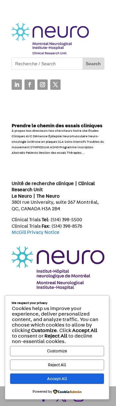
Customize (57, 351)
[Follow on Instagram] (42, 84)
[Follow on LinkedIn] (17, 84)
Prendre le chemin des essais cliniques (57, 125)
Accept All (57, 379)
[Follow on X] (55, 84)
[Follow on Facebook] (29, 84)
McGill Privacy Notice (36, 232)
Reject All (57, 365)
